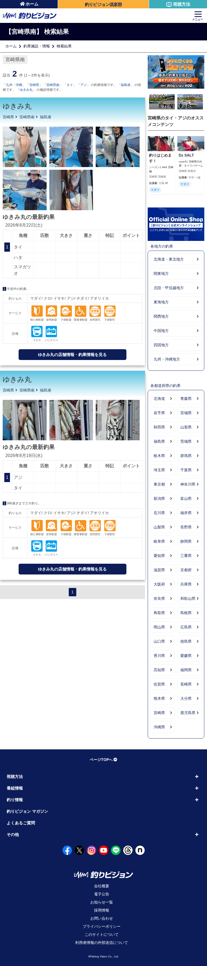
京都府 (186, 570)
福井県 (186, 513)
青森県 (186, 398)
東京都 (159, 484)
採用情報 (101, 910)
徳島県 (186, 641)
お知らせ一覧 (101, 902)
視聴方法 (181, 4)
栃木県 (159, 455)
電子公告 (101, 894)
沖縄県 (159, 727)
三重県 (186, 555)
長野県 (186, 527)
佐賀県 (159, 684)
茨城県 (186, 441)
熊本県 (159, 698)
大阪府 (159, 584)
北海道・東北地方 (169, 259)
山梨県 (159, 527)
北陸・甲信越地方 (169, 288)
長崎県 (186, 684)
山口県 (159, 641)
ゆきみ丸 (26, 90)
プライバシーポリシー (101, 926)
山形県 (186, 427)
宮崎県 (34, 85)
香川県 (159, 655)
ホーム (32, 4)
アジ (83, 85)
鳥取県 (159, 613)
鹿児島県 (187, 713)
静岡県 (186, 541)
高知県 (159, 670)
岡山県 (159, 627)
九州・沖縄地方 (167, 359)
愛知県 (159, 555)
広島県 (186, 627)
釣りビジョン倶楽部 (103, 4)
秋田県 (159, 427)
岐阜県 (159, 541)
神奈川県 (187, 484)
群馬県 (186, 455)
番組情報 (15, 788)
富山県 (186, 498)
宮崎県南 (52, 85)
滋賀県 (159, 570)
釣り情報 (15, 799)
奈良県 (159, 598)
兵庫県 (186, 584)
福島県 (159, 441)
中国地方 (161, 330)
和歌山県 (187, 598)
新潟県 (159, 498)
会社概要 (101, 886)
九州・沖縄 (14, 85)
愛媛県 (186, 655)
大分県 (186, 698)
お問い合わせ (101, 918)
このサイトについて (102, 934)
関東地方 (161, 273)
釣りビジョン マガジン (27, 811)
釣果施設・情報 (36, 46)
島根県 (186, 613)
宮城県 (186, 413)
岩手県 (159, 413)
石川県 (159, 513)
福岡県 (186, 670)
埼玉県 (159, 470)
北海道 (159, 398)
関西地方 (161, 316)
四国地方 (161, 345)
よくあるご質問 (21, 822)
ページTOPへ (101, 759)
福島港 (125, 85)
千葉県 (186, 470)
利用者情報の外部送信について (101, 942)
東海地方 (161, 302)
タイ (70, 85)
